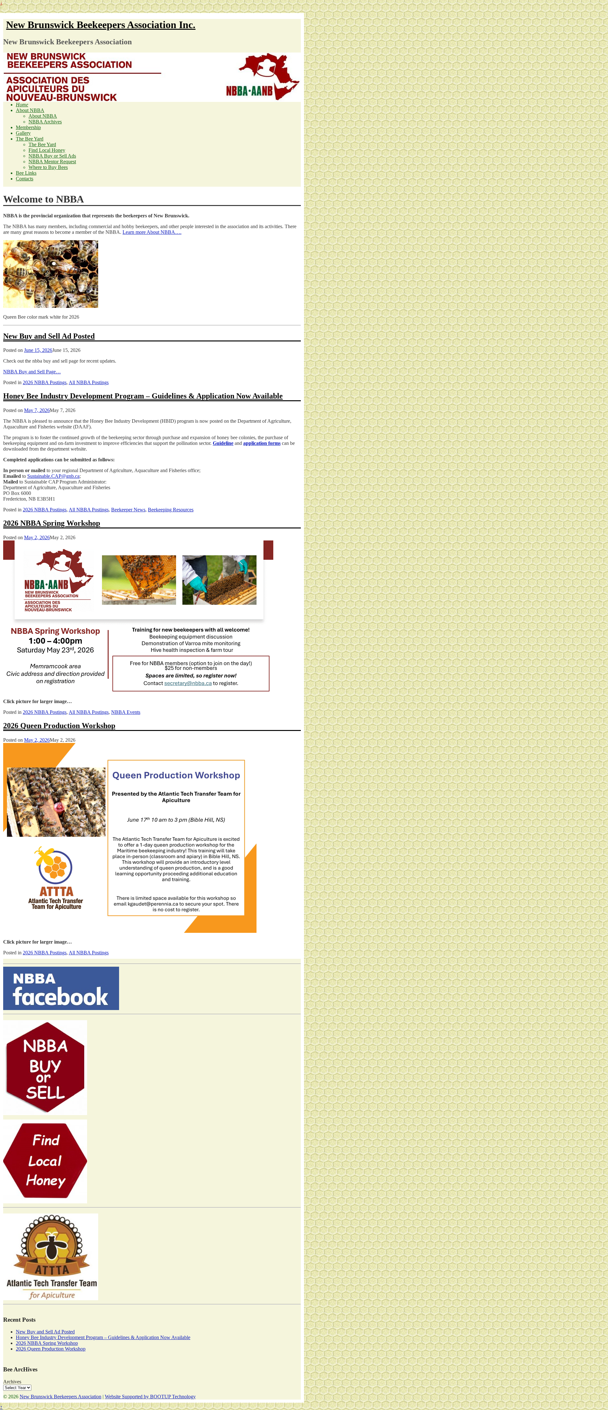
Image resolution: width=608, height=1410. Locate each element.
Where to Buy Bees (48, 167)
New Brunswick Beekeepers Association (60, 1396)
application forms (262, 443)
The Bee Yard (29, 138)
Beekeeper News (128, 509)
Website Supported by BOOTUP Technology (150, 1396)
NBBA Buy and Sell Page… (32, 371)
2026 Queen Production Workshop (59, 725)
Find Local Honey (46, 150)
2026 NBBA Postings (44, 382)
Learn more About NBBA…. (152, 232)
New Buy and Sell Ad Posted (49, 336)
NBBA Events (125, 712)
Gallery (23, 133)
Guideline (223, 443)
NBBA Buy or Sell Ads (52, 156)
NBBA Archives (45, 121)
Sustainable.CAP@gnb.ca (53, 476)
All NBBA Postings (89, 382)
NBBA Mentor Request (52, 161)
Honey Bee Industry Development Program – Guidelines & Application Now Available (143, 396)
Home (22, 104)
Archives (12, 1381)
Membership (28, 127)
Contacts (24, 178)
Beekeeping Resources (170, 509)
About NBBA (30, 110)
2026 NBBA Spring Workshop (51, 523)
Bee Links (26, 173)
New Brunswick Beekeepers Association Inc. (100, 24)
